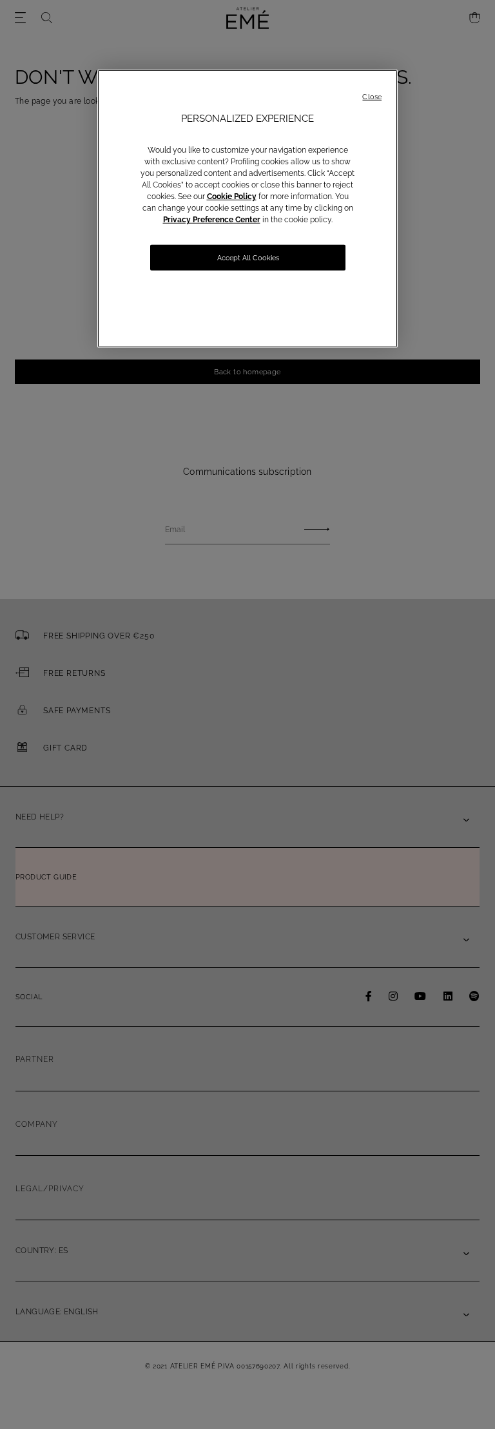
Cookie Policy (232, 196)
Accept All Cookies (248, 258)
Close (372, 97)
